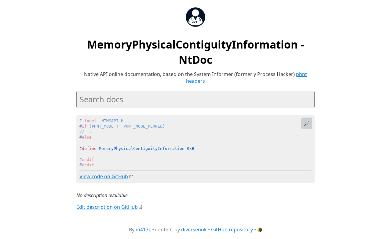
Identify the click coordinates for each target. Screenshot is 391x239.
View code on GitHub (103, 176)
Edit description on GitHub (107, 207)
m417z (143, 229)
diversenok (194, 229)
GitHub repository (232, 229)
